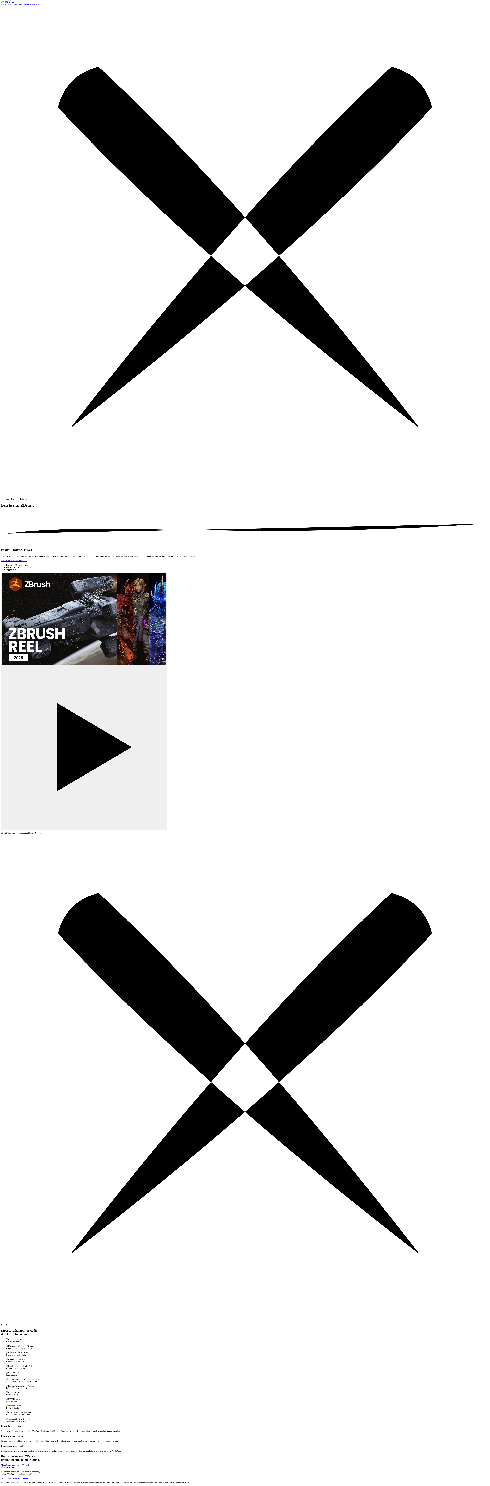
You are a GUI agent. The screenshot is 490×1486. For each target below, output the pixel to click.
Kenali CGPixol (22, 1465)
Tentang (10, 4)
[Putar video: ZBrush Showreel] (84, 701)
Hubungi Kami (34, 4)
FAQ (26, 4)
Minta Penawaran (8, 1465)
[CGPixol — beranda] (7, 2)
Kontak (26, 1478)
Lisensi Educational (19, 560)
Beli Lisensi (18, 4)
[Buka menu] (2, 7)
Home (3, 4)
